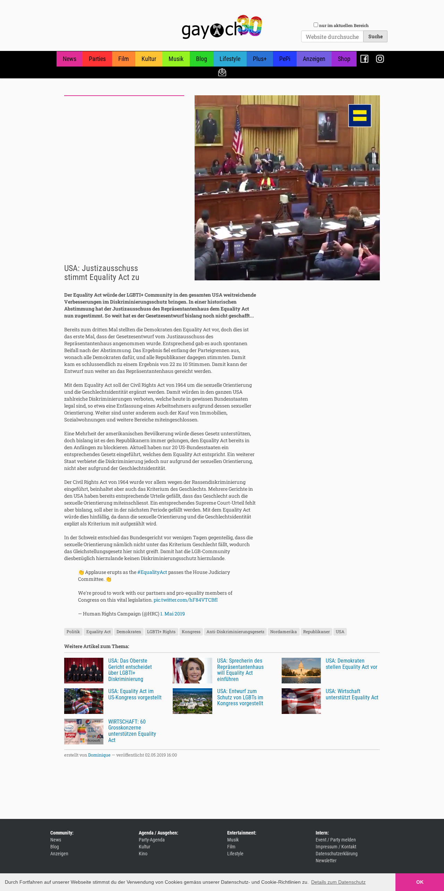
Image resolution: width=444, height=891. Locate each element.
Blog (201, 58)
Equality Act (98, 631)
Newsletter (222, 72)
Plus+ (260, 58)
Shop (344, 58)
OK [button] (420, 882)
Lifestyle (230, 58)
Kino (143, 853)
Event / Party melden (336, 839)
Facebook (364, 58)
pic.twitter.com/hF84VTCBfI (186, 599)
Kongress (191, 631)
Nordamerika (283, 631)
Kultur (149, 58)
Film (123, 58)
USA (340, 631)
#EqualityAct (152, 572)
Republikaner (316, 631)
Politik (73, 631)
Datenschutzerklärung (337, 853)
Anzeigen (314, 58)
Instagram (380, 58)
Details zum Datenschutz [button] (338, 882)
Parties (97, 58)
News (69, 58)
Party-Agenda (152, 839)
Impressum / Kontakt (336, 846)
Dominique (99, 755)
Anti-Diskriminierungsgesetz (235, 631)
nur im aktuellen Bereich (344, 25)
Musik (176, 58)
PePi (284, 58)
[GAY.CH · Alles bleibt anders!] (222, 27)
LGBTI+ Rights (161, 631)
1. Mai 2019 (172, 613)
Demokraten (129, 631)
